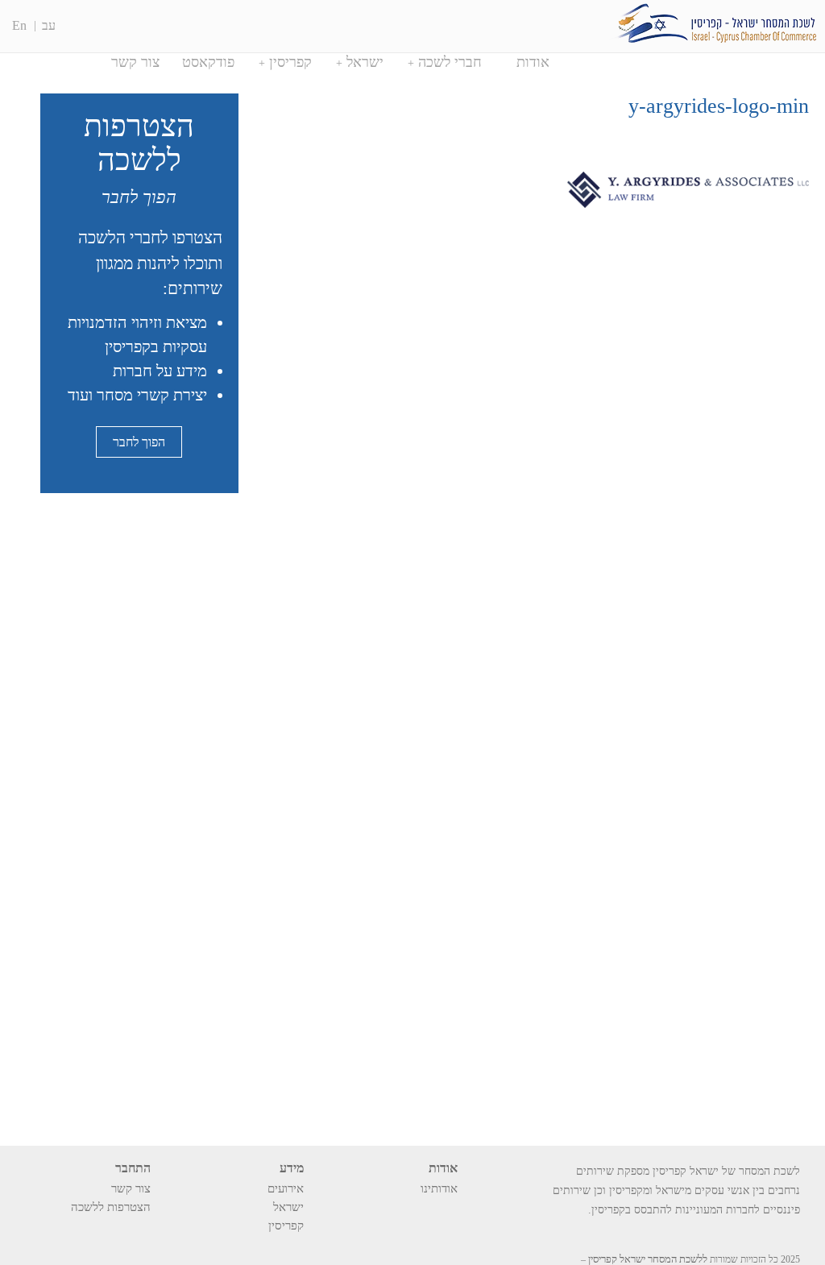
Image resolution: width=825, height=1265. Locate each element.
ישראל (364, 62)
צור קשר (135, 62)
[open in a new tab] (144, 1229)
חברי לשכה (450, 62)
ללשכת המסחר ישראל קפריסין (647, 1259)
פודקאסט (208, 62)
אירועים (285, 1188)
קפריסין (290, 62)
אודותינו (439, 1188)
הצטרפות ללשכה (111, 1207)
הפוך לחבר (139, 442)
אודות (532, 62)
